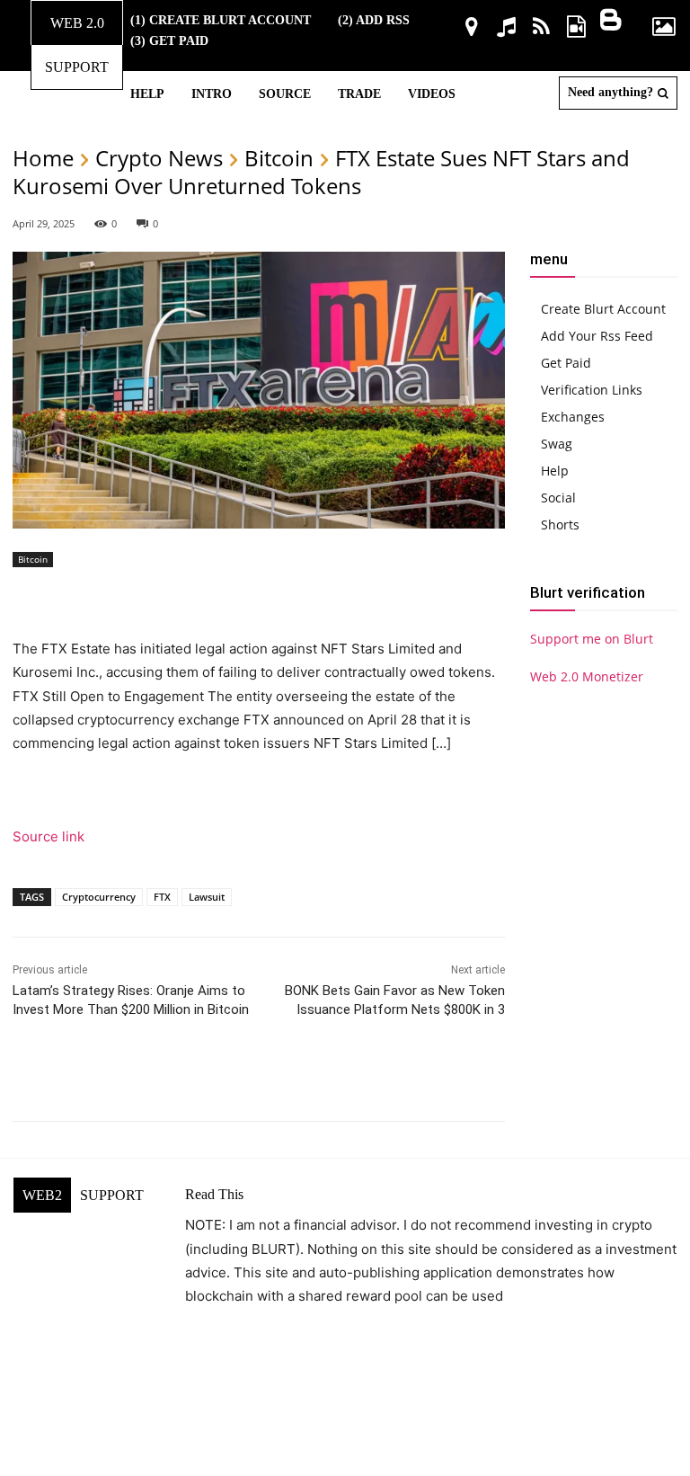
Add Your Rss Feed (597, 335)
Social (558, 497)
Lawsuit (207, 896)
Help (555, 470)
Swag (556, 443)
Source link (48, 836)
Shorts (560, 524)
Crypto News (159, 158)
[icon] (471, 29)
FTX (162, 896)
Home (43, 158)
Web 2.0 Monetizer (586, 676)
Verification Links (591, 389)
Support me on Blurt (591, 638)
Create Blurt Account (603, 308)
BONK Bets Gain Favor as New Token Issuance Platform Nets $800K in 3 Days (395, 1009)
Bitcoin (279, 158)
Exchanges (573, 416)
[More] (462, 1076)
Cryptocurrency (99, 896)
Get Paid (566, 362)
